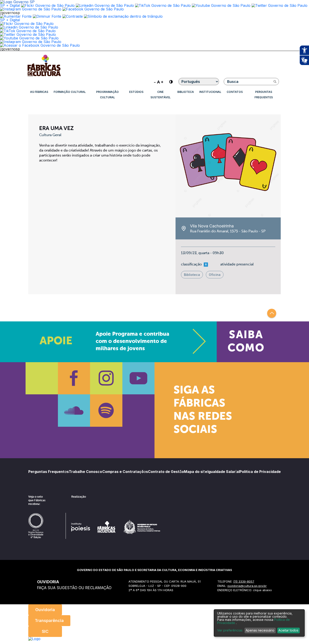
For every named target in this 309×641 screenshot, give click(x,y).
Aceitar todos (288, 630)
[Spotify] (106, 410)
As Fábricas (39, 92)
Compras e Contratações (125, 471)
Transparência (49, 620)
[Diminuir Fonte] (47, 16)
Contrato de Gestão (166, 471)
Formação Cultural (70, 92)
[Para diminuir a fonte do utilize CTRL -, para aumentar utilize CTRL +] (158, 81)
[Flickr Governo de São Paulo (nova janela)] (48, 5)
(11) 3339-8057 (243, 581)
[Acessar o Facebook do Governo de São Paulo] (40, 45)
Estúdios (136, 92)
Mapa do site (195, 471)
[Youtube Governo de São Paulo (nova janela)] (221, 5)
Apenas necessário (260, 630)
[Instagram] (106, 378)
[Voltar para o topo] (271, 313)
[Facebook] (74, 378)
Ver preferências (229, 630)
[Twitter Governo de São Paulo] (28, 34)
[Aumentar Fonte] (16, 16)
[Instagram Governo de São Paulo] (30, 9)
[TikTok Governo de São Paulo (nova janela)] (163, 5)
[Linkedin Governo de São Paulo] (29, 27)
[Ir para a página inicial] (44, 76)
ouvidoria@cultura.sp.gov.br (247, 586)
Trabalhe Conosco (85, 471)
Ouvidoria (45, 609)
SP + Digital (10, 5)
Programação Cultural (107, 94)
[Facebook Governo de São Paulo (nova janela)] (93, 9)
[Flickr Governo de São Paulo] (27, 23)
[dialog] (259, 623)
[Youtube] (138, 378)
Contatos (235, 92)
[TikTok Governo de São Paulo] (28, 31)
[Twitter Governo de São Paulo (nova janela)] (279, 5)
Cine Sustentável (160, 94)
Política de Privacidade (260, 471)
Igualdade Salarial (223, 471)
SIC (45, 631)
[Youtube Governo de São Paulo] (29, 38)
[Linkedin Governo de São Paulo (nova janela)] (105, 5)
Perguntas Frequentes (263, 94)
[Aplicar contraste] (72, 16)
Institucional (210, 92)
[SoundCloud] (74, 410)
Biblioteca (185, 92)
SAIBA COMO (246, 342)
